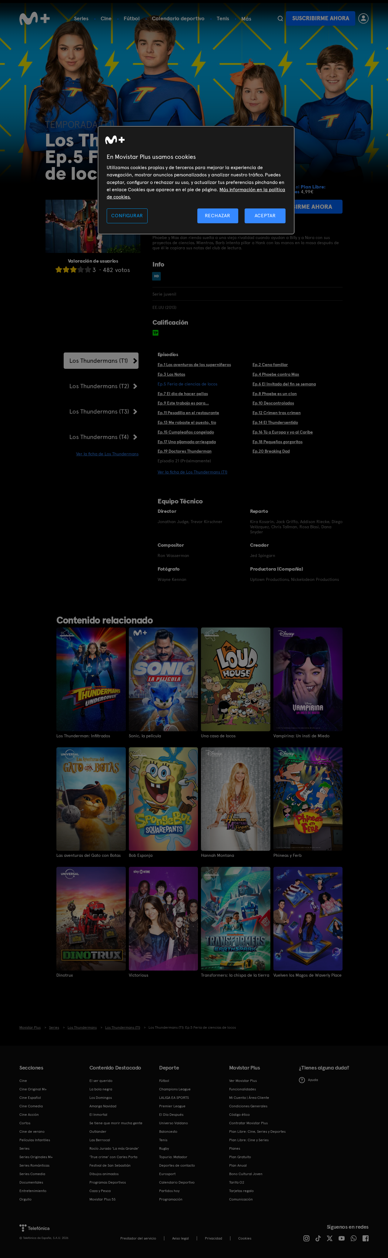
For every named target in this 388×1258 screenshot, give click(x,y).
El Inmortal (98, 1114)
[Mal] (66, 269)
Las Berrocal (99, 1140)
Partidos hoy (169, 1191)
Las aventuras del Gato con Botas (88, 855)
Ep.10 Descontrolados (273, 403)
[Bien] (80, 269)
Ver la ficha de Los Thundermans (107, 453)
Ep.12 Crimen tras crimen (277, 412)
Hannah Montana (217, 855)
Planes (234, 1148)
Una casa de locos (218, 735)
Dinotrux (64, 975)
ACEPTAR (265, 215)
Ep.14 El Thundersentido (275, 422)
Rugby (164, 1148)
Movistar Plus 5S (102, 1199)
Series (81, 18)
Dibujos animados (104, 1174)
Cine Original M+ (33, 1089)
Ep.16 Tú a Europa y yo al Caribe (283, 432)
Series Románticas (34, 1165)
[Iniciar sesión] (363, 18)
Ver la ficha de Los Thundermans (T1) (192, 472)
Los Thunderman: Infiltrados (83, 735)
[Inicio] (34, 18)
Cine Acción (29, 1114)
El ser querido (100, 1081)
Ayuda (313, 1080)
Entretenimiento (32, 1191)
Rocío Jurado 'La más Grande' (114, 1148)
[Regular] (73, 269)
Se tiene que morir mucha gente (115, 1123)
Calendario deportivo (178, 18)
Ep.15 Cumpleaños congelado (186, 432)
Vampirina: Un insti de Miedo (301, 735)
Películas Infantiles (34, 1140)
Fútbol (132, 18)
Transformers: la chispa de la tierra (235, 975)
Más (246, 19)
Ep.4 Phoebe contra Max (276, 374)
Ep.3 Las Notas (171, 374)
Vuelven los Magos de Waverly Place (307, 975)
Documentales (31, 1182)
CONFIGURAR (127, 215)
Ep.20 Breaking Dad (271, 451)
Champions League (175, 1089)
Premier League (172, 1106)
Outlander (97, 1131)
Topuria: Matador (173, 1157)
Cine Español (30, 1098)
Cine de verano (32, 1131)
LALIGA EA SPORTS (174, 1098)
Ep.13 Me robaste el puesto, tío (187, 422)
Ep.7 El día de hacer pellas (183, 393)
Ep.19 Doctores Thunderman (185, 451)
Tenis (223, 18)
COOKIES (244, 1238)
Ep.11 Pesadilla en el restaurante (188, 412)
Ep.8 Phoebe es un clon (275, 393)
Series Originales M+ (36, 1157)
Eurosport (167, 1174)
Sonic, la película (145, 735)
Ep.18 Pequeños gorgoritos (278, 441)
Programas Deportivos (107, 1182)
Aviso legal (180, 1238)
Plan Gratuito (240, 1157)
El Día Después (171, 1114)
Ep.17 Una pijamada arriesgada (187, 441)
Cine (106, 18)
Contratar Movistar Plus (248, 1123)
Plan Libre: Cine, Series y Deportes (257, 1131)
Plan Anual (238, 1165)
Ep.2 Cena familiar (270, 364)
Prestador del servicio (138, 1238)
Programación (170, 1199)
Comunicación (241, 1199)
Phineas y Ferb (287, 855)
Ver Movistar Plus (243, 1081)
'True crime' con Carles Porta (113, 1157)
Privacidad (213, 1238)
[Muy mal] (58, 269)
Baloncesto (168, 1131)
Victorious (138, 975)
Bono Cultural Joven (246, 1174)
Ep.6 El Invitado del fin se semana (284, 384)
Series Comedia (32, 1174)
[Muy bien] (88, 269)
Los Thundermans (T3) (99, 411)
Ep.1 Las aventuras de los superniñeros (194, 364)
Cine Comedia (31, 1106)
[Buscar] (280, 18)
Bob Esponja (140, 855)
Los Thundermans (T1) (98, 360)
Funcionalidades (242, 1089)
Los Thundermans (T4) (99, 437)
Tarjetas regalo (241, 1191)
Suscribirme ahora (320, 18)
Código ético (239, 1114)
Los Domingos (100, 1098)
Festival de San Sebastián (110, 1165)
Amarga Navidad (102, 1106)
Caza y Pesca (100, 1191)
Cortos (24, 1123)
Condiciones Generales (248, 1106)
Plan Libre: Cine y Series (249, 1140)
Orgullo (25, 1199)
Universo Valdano (173, 1123)
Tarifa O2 (236, 1182)
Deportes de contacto (177, 1165)
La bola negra (100, 1089)
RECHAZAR (217, 215)
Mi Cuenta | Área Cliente (249, 1098)
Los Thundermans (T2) (99, 386)
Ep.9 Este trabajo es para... (183, 403)
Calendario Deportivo (177, 1182)
